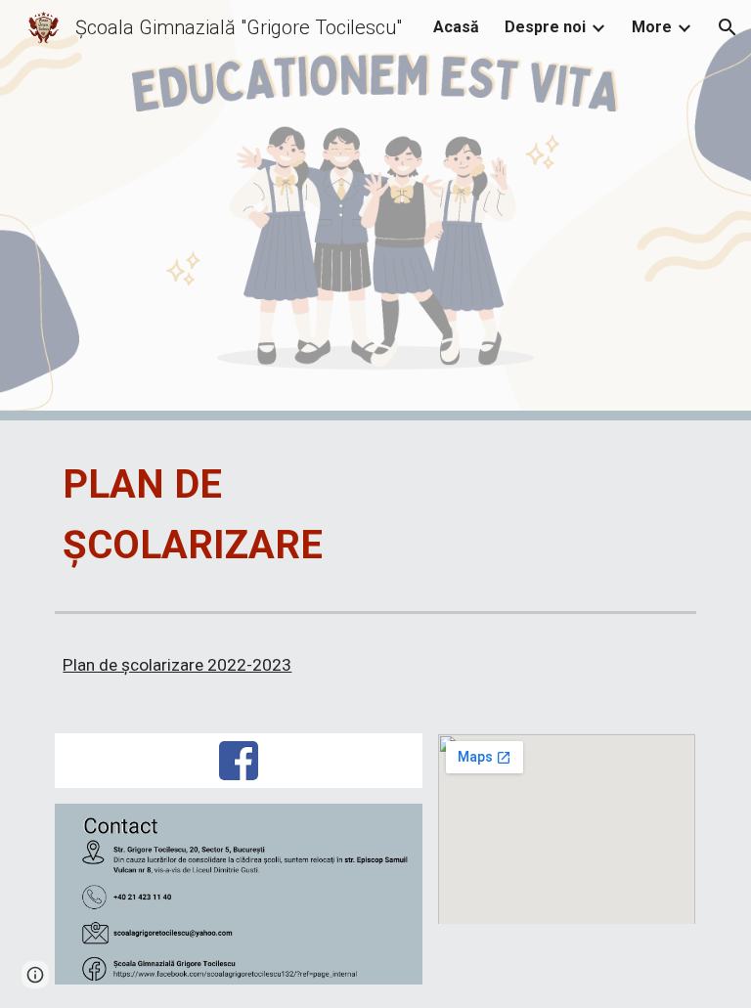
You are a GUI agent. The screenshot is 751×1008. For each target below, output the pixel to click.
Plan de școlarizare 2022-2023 (177, 665)
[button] (727, 27)
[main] (265, 512)
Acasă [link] (456, 27)
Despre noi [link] (545, 27)
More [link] (652, 27)
